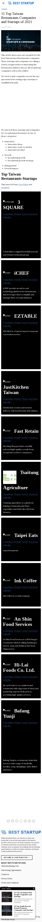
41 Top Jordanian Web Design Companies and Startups (23, 894)
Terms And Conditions (10, 883)
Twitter (25, 214)
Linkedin (7, 217)
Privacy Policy (6, 879)
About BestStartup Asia (10, 866)
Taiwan (4, 9)
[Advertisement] (21, 107)
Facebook (33, 214)
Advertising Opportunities (11, 870)
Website (17, 214)
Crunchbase (23, 184)
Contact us (5, 874)
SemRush (5, 187)
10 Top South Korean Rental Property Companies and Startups (23, 908)
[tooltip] (8, 821)
